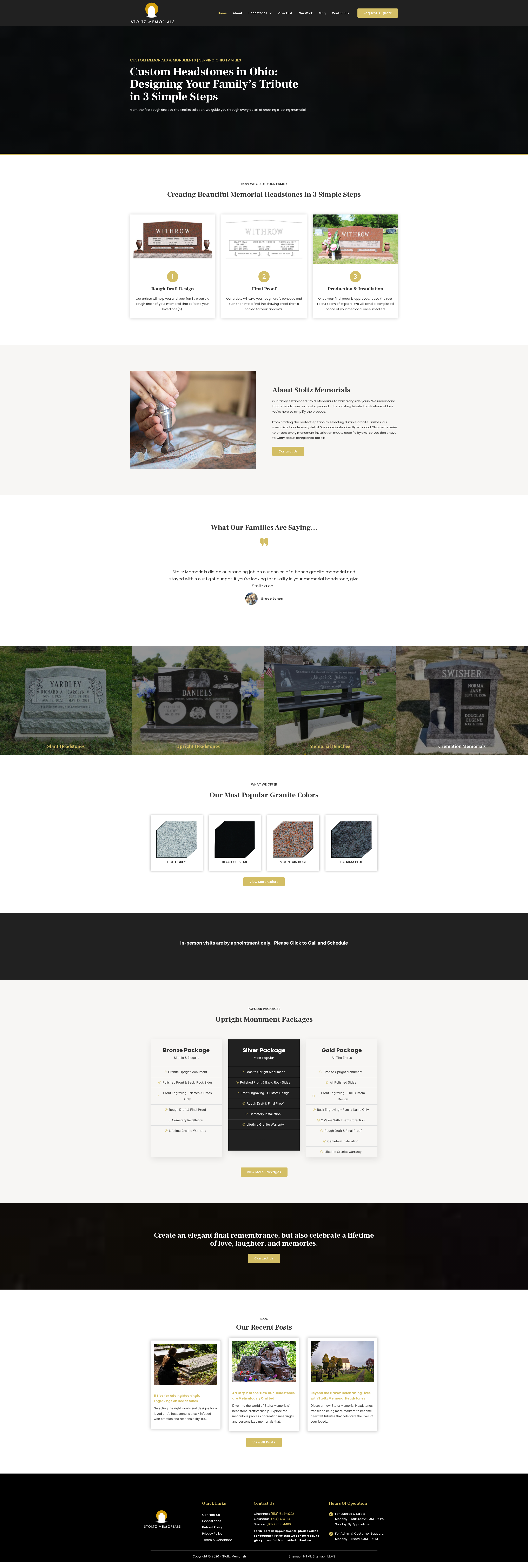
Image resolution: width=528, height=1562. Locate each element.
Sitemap (295, 1556)
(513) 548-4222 (282, 1513)
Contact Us (340, 13)
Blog (322, 13)
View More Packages (264, 1172)
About (237, 13)
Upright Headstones (198, 746)
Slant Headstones (66, 746)
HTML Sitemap (314, 1556)
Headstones (258, 13)
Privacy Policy (212, 1533)
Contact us (264, 1258)
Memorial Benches (330, 746)
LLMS (331, 1556)
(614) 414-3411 (281, 1519)
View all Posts (264, 1442)
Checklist (285, 13)
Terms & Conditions (217, 1540)
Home (222, 13)
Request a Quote (378, 13)
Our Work (306, 13)
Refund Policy (212, 1527)
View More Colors (264, 882)
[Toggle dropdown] (270, 13)
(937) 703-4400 (278, 1524)
